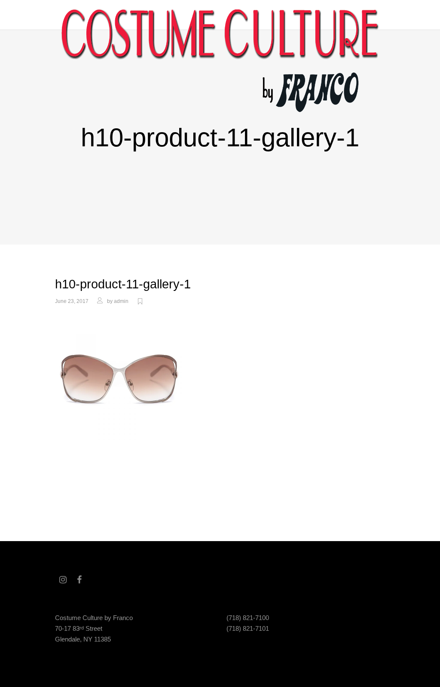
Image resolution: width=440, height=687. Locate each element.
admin (121, 301)
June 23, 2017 (72, 301)
